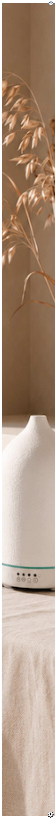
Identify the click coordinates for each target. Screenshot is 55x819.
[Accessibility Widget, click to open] (51, 815)
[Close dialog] (51, 3)
